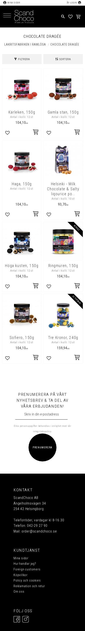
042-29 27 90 (37, 526)
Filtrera (24, 59)
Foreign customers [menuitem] (27, 569)
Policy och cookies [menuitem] (27, 580)
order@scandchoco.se (39, 531)
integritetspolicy (42, 431)
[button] (7, 16)
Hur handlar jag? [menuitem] (25, 564)
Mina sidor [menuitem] (21, 558)
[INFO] (36, 132)
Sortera (65, 59)
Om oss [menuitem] (19, 592)
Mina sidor (13, 2)
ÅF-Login (72, 2)
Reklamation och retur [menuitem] (29, 586)
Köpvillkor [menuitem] (20, 575)
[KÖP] (77, 286)
